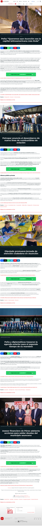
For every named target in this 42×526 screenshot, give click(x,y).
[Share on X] (5, 48)
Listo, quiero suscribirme (30, 512)
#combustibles (18, 205)
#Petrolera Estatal (36, 205)
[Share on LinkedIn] (18, 48)
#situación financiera (34, 499)
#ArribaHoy (9, 487)
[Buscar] (40, 1)
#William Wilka (24, 205)
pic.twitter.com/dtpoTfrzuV (24, 495)
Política (21, 36)
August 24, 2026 (27, 496)
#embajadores (28, 389)
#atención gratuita (11, 300)
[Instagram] (38, 519)
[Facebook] (34, 519)
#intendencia (16, 499)
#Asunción (16, 300)
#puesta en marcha (3, 206)
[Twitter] (36, 519)
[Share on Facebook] (2, 48)
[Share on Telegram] (11, 48)
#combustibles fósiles (12, 205)
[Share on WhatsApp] (8, 48)
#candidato (11, 499)
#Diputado (6, 300)
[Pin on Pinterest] (15, 48)
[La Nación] (5, 1)
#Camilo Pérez (6, 499)
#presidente (6, 389)
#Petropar (6, 205)
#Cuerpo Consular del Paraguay (20, 389)
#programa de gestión (27, 499)
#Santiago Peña (29, 205)
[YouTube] (40, 519)
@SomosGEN (17, 495)
